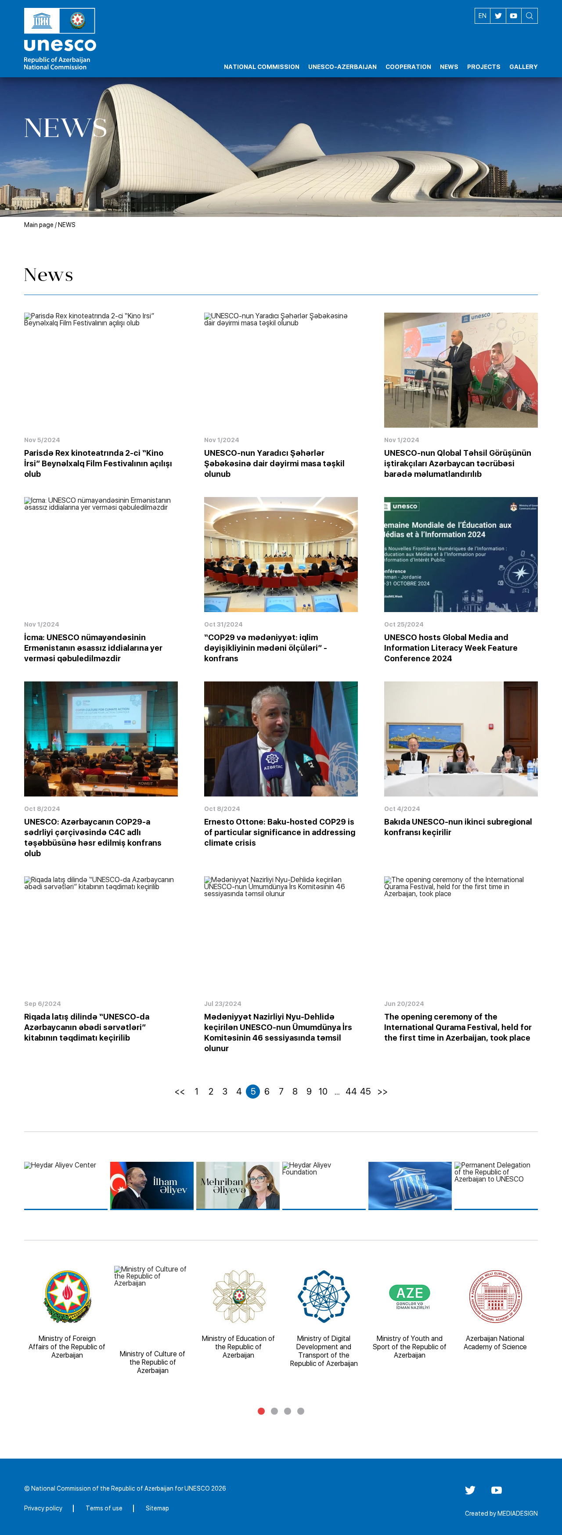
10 (323, 1091)
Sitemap (157, 1508)
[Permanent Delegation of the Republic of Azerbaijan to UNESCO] (496, 1186)
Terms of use (104, 1508)
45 (365, 1091)
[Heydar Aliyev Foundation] (324, 1186)
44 (351, 1091)
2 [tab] (274, 1411)
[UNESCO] (410, 1186)
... (337, 1091)
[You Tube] (496, 1493)
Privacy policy (43, 1508)
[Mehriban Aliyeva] (238, 1186)
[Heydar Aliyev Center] (66, 1186)
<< (179, 1091)
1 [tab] (261, 1411)
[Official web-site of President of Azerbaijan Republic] (152, 1186)
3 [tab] (287, 1411)
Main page (39, 224)
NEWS (67, 224)
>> (382, 1091)
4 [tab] (300, 1411)
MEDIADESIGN (517, 1513)
